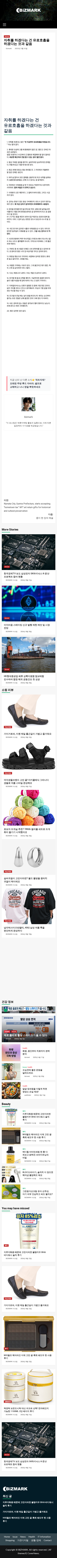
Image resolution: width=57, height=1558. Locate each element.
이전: (27, 505)
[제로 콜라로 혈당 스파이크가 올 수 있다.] (28, 1024)
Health (31, 1537)
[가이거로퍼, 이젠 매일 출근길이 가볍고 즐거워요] (28, 712)
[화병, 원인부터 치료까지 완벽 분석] (11, 1052)
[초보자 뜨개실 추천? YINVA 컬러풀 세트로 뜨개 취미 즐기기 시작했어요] (28, 808)
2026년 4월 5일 (19, 1039)
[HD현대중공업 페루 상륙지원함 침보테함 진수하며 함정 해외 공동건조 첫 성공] (28, 655)
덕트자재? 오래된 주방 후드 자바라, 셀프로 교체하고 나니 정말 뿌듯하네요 (27, 383)
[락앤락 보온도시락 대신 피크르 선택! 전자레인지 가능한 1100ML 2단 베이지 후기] (28, 1387)
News (23, 1537)
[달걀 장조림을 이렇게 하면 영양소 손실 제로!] (11, 1090)
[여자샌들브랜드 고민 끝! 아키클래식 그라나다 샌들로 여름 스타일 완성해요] (28, 758)
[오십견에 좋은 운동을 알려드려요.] (11, 1071)
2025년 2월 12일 (39, 1095)
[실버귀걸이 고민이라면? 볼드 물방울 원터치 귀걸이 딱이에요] (28, 857)
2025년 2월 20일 (38, 1076)
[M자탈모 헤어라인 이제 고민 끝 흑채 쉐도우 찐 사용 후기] (11, 1136)
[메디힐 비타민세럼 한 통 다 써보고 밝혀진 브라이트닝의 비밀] (11, 1155)
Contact (48, 1540)
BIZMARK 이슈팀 (11, 580)
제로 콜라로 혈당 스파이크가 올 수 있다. (26, 1035)
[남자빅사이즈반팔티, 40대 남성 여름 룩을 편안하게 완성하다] (28, 906)
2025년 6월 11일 (38, 1057)
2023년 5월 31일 (21, 48)
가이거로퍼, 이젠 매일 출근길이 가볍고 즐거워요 (27, 734)
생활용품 (8, 1402)
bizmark (9, 48)
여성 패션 (8, 727)
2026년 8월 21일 (26, 580)
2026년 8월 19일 (44, 1197)
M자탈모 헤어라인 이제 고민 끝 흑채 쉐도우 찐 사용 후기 (27, 1519)
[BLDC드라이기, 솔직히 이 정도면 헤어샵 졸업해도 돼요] (11, 1173)
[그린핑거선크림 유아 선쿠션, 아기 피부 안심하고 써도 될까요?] (11, 1192)
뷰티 (24, 1111)
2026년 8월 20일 (26, 631)
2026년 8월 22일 (26, 737)
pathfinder (27, 1095)
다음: (44, 516)
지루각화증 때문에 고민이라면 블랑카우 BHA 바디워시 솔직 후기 (37, 1117)
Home (7, 1537)
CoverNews (33, 1553)
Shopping (10, 1540)
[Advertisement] (28, 83)
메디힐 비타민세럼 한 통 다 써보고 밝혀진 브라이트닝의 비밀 (36, 1155)
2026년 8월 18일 (26, 934)
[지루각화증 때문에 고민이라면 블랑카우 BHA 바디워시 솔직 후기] (11, 1117)
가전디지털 (22, 1540)
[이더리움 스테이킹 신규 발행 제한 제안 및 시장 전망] (28, 603)
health (7, 1031)
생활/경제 (36, 1540)
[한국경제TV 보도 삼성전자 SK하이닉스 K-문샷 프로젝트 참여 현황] (28, 552)
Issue (7, 36)
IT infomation (44, 1537)
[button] (4, 24)
